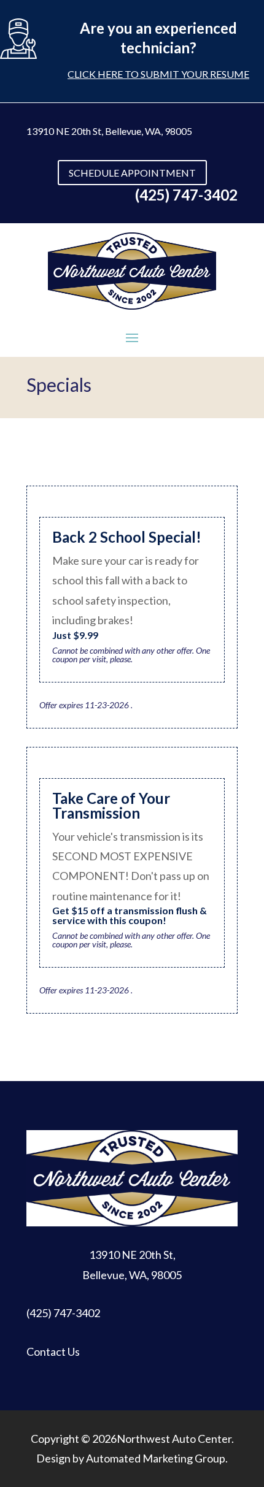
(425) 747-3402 (63, 1313)
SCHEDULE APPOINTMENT (132, 172)
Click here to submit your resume (158, 74)
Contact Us (53, 1351)
